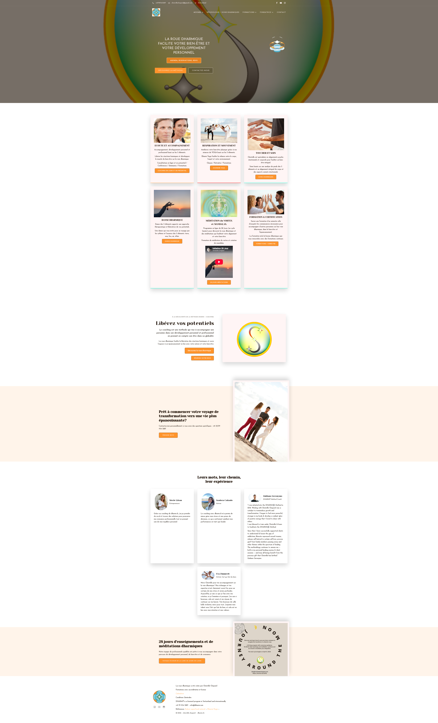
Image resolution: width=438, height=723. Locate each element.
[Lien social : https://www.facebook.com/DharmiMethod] (276, 3)
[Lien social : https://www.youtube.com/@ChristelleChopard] (280, 3)
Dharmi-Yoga (212, 709)
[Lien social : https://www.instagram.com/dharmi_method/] (284, 3)
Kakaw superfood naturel (195, 709)
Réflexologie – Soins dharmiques (223, 12)
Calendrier (180, 694)
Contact (281, 12)
